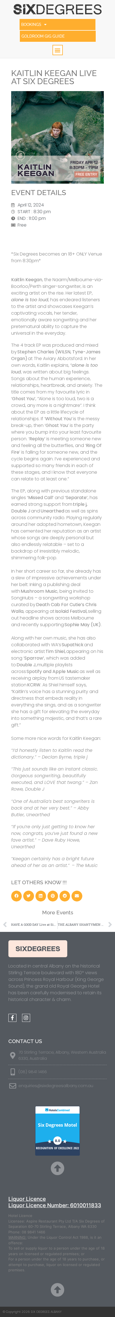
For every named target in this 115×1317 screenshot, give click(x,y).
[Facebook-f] (12, 1018)
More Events (57, 912)
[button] (57, 50)
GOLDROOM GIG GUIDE (42, 36)
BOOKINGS (31, 24)
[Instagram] (26, 1018)
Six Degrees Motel (57, 1125)
